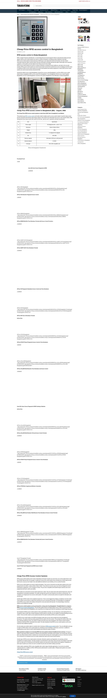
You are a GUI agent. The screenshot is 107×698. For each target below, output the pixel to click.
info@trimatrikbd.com (86, 1)
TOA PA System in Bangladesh (84, 140)
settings (64, 696)
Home (18, 14)
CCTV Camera (22, 10)
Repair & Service (81, 135)
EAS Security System (59, 11)
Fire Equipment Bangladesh (83, 121)
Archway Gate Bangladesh (83, 112)
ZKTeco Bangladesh (82, 143)
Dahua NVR (80, 56)
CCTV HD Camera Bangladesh (84, 117)
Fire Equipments (32, 11)
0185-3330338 (51, 685)
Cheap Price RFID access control (25, 652)
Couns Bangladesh (38, 658)
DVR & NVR (36, 10)
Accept (72, 696)
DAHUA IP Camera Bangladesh (84, 120)
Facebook (79, 679)
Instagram (79, 682)
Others (67, 11)
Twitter (78, 681)
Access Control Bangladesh (52, 655)
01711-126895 (51, 681)
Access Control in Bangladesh (27, 607)
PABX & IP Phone (54, 10)
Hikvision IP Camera (82, 61)
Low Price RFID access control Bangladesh (51, 658)
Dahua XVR (80, 54)
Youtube (79, 686)
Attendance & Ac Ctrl (44, 10)
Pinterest (79, 684)
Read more (44, 321)
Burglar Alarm (75, 10)
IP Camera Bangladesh (82, 129)
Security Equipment (83, 10)
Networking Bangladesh (82, 130)
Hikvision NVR (80, 53)
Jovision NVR (80, 59)
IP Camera (29, 10)
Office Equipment (48, 11)
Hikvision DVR (80, 51)
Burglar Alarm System (82, 115)
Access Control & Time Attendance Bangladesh (30, 14)
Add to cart (20, 162)
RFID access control (29, 116)
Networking (40, 11)
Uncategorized (80, 141)
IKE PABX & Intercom (82, 50)
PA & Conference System (65, 10)
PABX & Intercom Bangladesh (83, 134)
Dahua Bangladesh (81, 118)
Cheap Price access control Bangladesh (61, 656)
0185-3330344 (51, 683)
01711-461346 (51, 679)
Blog (78, 113)
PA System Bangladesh (82, 132)
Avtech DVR (80, 58)
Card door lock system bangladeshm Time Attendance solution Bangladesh (37, 656)
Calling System (74, 11)
